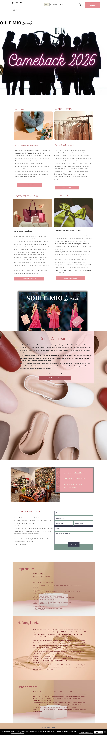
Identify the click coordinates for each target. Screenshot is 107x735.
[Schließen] (105, 732)
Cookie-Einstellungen (86, 732)
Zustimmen (99, 732)
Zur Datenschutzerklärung (17, 733)
